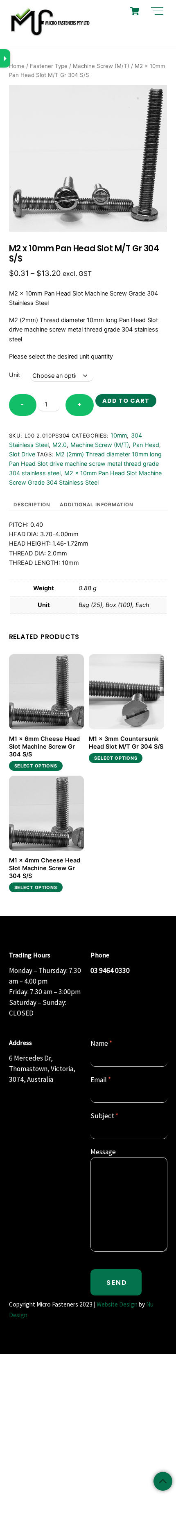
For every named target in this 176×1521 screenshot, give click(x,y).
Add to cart (125, 401)
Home (17, 66)
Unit (14, 375)
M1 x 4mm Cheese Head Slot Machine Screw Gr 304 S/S (44, 868)
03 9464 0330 (110, 970)
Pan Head (146, 444)
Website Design (117, 1304)
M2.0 (59, 444)
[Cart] (134, 11)
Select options (35, 766)
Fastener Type (49, 66)
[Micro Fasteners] (50, 35)
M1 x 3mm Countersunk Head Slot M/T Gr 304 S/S (126, 742)
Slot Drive (22, 454)
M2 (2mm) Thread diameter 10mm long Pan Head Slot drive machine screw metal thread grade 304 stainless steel (85, 463)
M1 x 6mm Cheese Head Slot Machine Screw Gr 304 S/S (44, 746)
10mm (119, 435)
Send (116, 1282)
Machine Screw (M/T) (101, 66)
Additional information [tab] (96, 505)
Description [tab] (32, 505)
